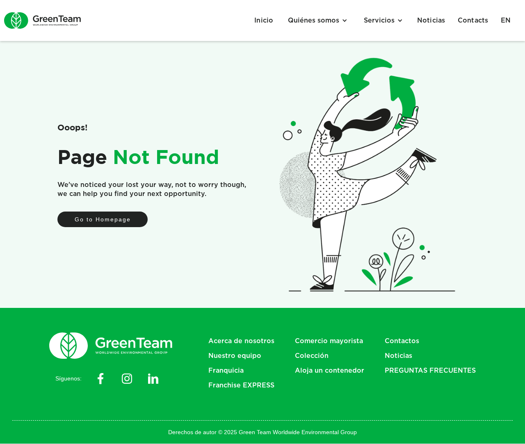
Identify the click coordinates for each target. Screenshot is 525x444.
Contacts (473, 20)
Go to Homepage (103, 219)
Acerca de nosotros (241, 341)
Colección (312, 356)
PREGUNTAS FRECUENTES (430, 370)
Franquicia (226, 370)
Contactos (402, 341)
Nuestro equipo (234, 356)
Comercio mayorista (329, 341)
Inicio (264, 20)
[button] (318, 20)
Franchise (241, 385)
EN (506, 20)
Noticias (431, 20)
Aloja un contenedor (329, 370)
